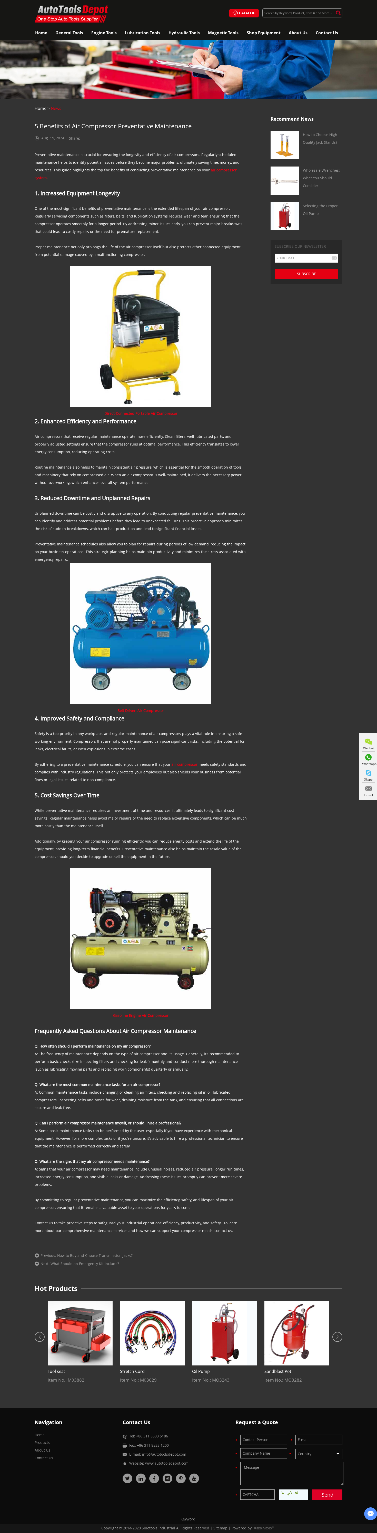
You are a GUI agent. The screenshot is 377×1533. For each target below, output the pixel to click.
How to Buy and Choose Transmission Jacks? (95, 1255)
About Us (298, 33)
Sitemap (220, 1528)
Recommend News (292, 119)
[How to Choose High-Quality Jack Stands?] (285, 145)
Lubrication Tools (142, 33)
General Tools (69, 33)
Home (41, 33)
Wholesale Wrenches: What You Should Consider (321, 178)
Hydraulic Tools (184, 33)
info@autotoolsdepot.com (164, 1454)
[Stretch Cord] (152, 1333)
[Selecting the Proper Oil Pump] (285, 216)
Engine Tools (104, 33)
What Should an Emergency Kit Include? (85, 1263)
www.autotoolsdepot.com (166, 1463)
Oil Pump (201, 1371)
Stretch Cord (132, 1371)
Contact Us (327, 33)
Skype (368, 779)
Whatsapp (368, 764)
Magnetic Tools (223, 33)
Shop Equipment (264, 33)
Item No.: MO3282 (283, 1380)
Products (42, 1442)
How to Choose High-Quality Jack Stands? (321, 138)
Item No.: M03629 (138, 1380)
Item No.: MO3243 (211, 1380)
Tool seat (56, 1371)
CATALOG (247, 13)
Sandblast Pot (277, 1371)
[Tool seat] (80, 1333)
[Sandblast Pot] (296, 1333)
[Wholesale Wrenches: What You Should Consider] (285, 181)
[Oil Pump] (224, 1333)
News (56, 108)
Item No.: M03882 (66, 1380)
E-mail (368, 795)
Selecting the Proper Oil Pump (320, 209)
